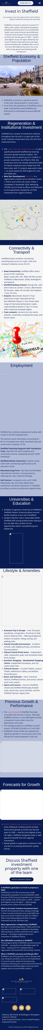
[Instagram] (15, 1007)
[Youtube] (21, 1007)
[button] (39, 3)
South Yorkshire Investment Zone (22, 149)
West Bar (29, 176)
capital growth (14, 712)
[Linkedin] (28, 1007)
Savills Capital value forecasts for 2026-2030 (22, 824)
